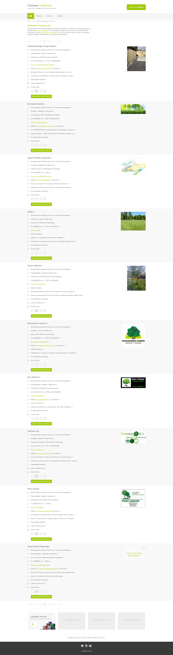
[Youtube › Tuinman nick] (44, 476)
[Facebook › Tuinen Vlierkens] (36, 310)
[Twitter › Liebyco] (32, 252)
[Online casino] (43, 621)
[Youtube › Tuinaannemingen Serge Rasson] (44, 91)
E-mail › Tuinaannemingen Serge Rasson (43, 65)
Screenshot (57, 68)
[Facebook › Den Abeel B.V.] (36, 418)
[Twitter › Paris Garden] (32, 533)
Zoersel (40, 330)
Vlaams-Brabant (35, 53)
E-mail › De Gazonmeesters (39, 122)
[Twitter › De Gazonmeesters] (32, 145)
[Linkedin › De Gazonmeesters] (40, 145)
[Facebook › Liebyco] (36, 252)
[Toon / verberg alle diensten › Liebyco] (62, 241)
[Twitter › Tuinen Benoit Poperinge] (32, 591)
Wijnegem (41, 111)
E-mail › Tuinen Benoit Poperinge (40, 565)
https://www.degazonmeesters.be (46, 126)
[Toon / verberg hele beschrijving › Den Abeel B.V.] (62, 403)
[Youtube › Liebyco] (44, 252)
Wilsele (44, 496)
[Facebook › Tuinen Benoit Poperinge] (36, 591)
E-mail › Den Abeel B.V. (38, 395)
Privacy (90, 651)
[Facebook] (86, 645)
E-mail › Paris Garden (37, 507)
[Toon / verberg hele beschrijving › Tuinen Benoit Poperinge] (62, 573)
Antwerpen (34, 111)
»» (59, 41)
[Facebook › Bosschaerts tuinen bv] (36, 364)
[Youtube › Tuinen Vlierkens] (44, 310)
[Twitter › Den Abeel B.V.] (32, 418)
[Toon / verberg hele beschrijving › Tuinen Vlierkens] (62, 292)
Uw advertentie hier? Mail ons (71, 620)
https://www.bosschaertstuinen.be (46, 345)
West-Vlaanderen (36, 553)
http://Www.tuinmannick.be (44, 453)
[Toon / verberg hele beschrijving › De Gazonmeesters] (62, 130)
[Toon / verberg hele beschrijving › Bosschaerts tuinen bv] (62, 349)
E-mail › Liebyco (35, 230)
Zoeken (49, 16)
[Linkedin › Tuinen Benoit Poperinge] (40, 591)
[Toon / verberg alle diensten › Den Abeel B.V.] (62, 407)
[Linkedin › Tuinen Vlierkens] (40, 310)
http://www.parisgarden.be (43, 511)
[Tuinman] (30, 16)
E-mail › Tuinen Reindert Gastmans (41, 176)
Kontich (40, 219)
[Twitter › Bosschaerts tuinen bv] (32, 364)
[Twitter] (82, 645)
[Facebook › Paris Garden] (36, 533)
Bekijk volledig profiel (41, 96)
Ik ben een (136, 7)
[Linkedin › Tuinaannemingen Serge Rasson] (40, 91)
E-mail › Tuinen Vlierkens (38, 284)
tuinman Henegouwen (42, 30)
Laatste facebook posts (38, 83)
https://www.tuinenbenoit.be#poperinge (47, 569)
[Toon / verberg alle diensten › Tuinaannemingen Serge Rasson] (62, 76)
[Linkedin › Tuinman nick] (40, 476)
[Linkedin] (90, 645)
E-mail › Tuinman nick (37, 449)
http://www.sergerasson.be (44, 68)
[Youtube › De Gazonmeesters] (44, 145)
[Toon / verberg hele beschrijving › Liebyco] (62, 238)
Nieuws (39, 16)
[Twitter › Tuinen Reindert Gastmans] (32, 199)
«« (29, 41)
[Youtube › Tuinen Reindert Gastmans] (44, 199)
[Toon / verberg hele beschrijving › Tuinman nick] (62, 457)
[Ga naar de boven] (144, 96)
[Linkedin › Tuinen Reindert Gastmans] (40, 199)
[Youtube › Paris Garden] (44, 533)
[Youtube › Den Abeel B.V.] (44, 418)
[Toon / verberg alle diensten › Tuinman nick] (62, 461)
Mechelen (41, 438)
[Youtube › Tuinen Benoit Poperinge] (44, 591)
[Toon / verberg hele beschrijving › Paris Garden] (62, 515)
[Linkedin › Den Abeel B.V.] (40, 418)
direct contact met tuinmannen (49, 32)
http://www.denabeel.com (43, 399)
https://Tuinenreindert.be (43, 180)
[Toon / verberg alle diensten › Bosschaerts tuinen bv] (62, 353)
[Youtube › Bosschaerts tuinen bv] (44, 364)
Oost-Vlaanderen (36, 384)
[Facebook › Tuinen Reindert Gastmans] (36, 199)
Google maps (51, 53)
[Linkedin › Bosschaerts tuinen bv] (40, 364)
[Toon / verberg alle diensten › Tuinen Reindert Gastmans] (62, 187)
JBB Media (84, 651)
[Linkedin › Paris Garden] (40, 533)
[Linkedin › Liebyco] (40, 252)
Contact (59, 16)
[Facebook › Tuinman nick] (36, 476)
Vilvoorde (44, 273)
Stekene (44, 384)
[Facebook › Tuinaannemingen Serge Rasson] (36, 91)
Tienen (44, 53)
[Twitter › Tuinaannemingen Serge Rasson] (32, 91)
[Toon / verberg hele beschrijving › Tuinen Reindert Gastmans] (62, 184)
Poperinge (45, 553)
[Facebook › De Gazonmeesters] (36, 145)
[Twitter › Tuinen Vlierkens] (32, 310)
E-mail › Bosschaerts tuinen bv (40, 342)
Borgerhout (41, 165)
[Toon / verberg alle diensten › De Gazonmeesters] (62, 134)
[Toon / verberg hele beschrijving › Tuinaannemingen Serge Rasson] (62, 72)
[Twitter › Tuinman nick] (32, 476)
